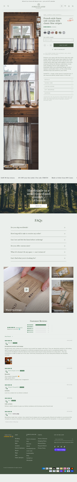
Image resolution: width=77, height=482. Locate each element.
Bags (16, 453)
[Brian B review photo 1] (8, 360)
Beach (17, 450)
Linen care (29, 451)
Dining (17, 441)
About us (38, 205)
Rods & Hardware (20, 448)
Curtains (17, 445)
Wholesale (29, 460)
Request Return (42, 445)
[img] (8, 340)
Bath (16, 443)
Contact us (29, 458)
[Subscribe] (72, 439)
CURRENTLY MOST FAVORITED (54, 14)
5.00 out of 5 (18, 327)
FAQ (27, 441)
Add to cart (63, 45)
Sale (16, 455)
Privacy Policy (42, 448)
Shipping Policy (42, 441)
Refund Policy (42, 443)
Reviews (28, 443)
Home (45, 14)
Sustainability (30, 453)
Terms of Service (42, 438)
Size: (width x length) (48, 37)
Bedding (17, 438)
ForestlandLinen (10, 467)
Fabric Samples (19, 457)
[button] (8, 6)
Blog (27, 455)
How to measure (31, 439)
